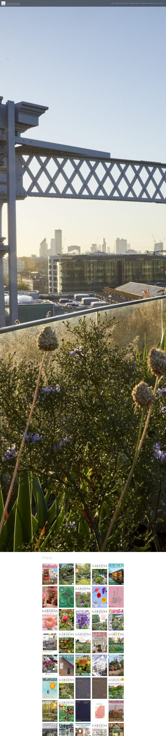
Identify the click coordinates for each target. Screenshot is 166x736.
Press (156, 3)
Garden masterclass (134, 3)
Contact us (161, 3)
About (112, 3)
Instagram (151, 3)
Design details (144, 3)
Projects (126, 3)
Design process (119, 3)
